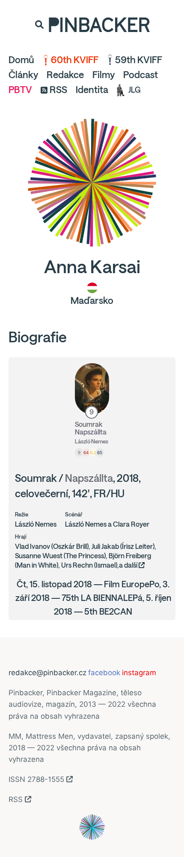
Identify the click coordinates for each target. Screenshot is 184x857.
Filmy (103, 75)
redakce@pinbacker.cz (47, 672)
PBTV (20, 90)
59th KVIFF (138, 60)
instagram (139, 672)
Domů (21, 60)
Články (23, 75)
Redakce (65, 75)
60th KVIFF (74, 60)
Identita (92, 90)
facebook (104, 672)
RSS (58, 90)
